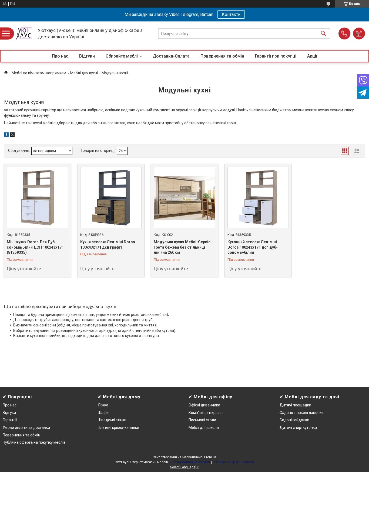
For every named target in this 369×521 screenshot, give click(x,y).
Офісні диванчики (204, 405)
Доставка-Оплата (171, 56)
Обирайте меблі (122, 56)
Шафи (103, 412)
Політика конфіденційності (233, 462)
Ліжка (103, 405)
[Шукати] (323, 34)
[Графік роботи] (359, 33)
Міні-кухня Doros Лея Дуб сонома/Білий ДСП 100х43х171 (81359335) (35, 247)
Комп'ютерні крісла (206, 412)
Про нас (60, 56)
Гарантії (10, 420)
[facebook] (6, 135)
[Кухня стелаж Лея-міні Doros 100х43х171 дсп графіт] (111, 197)
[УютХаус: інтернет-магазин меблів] (24, 33)
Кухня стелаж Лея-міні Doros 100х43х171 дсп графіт (107, 244)
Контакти (231, 14)
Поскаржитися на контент (190, 462)
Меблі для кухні (84, 73)
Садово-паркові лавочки (302, 412)
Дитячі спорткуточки (298, 427)
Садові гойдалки (294, 420)
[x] (12, 135)
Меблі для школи (204, 427)
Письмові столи (202, 420)
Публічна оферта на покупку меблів (34, 442)
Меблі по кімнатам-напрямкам (39, 73)
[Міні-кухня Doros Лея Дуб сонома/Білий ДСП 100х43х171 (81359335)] (37, 197)
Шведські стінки (112, 420)
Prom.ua (210, 457)
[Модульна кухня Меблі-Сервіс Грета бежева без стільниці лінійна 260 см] (184, 197)
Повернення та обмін (222, 56)
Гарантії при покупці (275, 56)
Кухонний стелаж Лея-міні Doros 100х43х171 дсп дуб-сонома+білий (252, 247)
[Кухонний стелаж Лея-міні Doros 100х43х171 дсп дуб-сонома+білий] (258, 197)
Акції (312, 56)
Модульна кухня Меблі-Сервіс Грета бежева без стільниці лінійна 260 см (182, 247)
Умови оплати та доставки (26, 427)
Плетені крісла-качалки (118, 427)
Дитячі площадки (295, 405)
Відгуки (87, 56)
